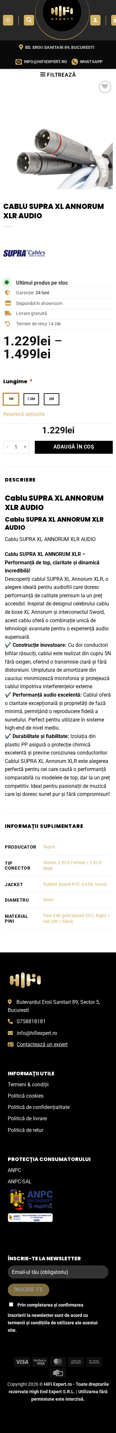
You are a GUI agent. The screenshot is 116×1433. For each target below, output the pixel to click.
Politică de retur (25, 1130)
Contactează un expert (42, 1044)
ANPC (14, 1170)
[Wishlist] (105, 87)
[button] (8, 20)
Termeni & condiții (28, 1084)
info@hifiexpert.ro (37, 1033)
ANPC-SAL (20, 1181)
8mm (48, 900)
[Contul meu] (95, 20)
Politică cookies (26, 1096)
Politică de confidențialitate (39, 1107)
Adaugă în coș (73, 447)
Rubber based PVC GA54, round (75, 884)
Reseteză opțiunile (24, 414)
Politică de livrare (27, 1118)
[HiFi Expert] (62, 20)
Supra (49, 847)
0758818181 (31, 1021)
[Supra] (24, 253)
